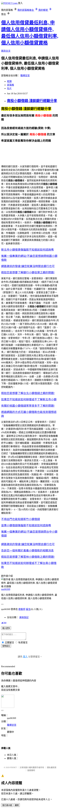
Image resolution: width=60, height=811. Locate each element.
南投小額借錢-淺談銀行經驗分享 (32, 101)
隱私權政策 (51, 767)
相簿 (9, 81)
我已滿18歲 (7, 805)
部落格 (10, 85)
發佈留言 (6, 646)
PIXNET (13, 767)
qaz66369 (5, 589)
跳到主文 (5, 51)
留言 (28, 609)
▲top (3, 622)
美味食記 (24, 617)
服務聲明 (31, 770)
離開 (17, 805)
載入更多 (6, 628)
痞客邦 (21, 609)
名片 (9, 88)
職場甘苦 (25, 75)
